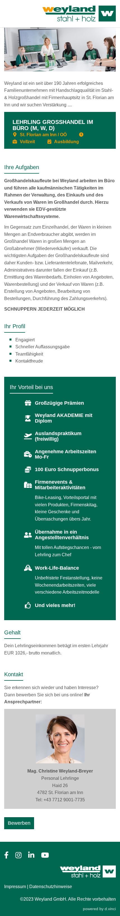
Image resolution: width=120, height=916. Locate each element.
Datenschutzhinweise (50, 886)
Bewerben (19, 823)
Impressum (15, 886)
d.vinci (110, 909)
